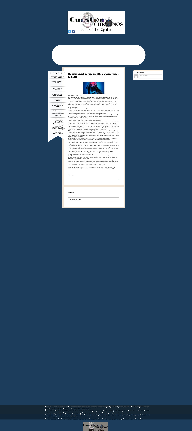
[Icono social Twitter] (69, 31)
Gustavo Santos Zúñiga (58, 125)
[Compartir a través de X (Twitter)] (72, 175)
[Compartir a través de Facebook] (69, 175)
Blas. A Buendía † (58, 126)
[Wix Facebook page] (73, 31)
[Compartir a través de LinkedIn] (76, 175)
